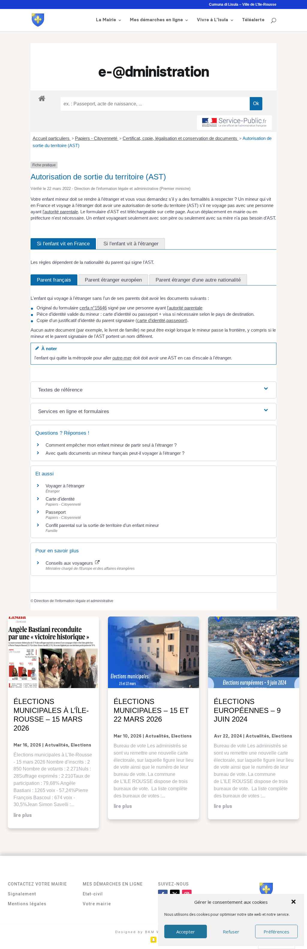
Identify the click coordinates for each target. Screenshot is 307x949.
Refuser (231, 932)
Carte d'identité (60, 498)
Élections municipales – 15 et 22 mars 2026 (151, 710)
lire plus (22, 815)
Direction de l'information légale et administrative (73, 601)
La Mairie (106, 20)
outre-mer (122, 357)
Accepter (185, 932)
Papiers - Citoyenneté (96, 138)
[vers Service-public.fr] (234, 122)
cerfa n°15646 (93, 307)
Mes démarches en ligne (156, 20)
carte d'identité (151, 320)
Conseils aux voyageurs (70, 563)
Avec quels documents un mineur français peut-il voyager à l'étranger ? (115, 453)
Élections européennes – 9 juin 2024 (247, 710)
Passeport (56, 512)
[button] (294, 902)
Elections (81, 745)
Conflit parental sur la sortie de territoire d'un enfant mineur (102, 525)
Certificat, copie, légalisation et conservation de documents (180, 138)
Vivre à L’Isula (212, 20)
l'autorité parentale (60, 211)
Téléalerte (253, 20)
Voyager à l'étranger (65, 485)
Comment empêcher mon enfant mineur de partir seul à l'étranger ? (111, 445)
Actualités (56, 745)
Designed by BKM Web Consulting (153, 932)
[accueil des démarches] (42, 98)
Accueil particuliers (52, 138)
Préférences (276, 932)
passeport (176, 320)
